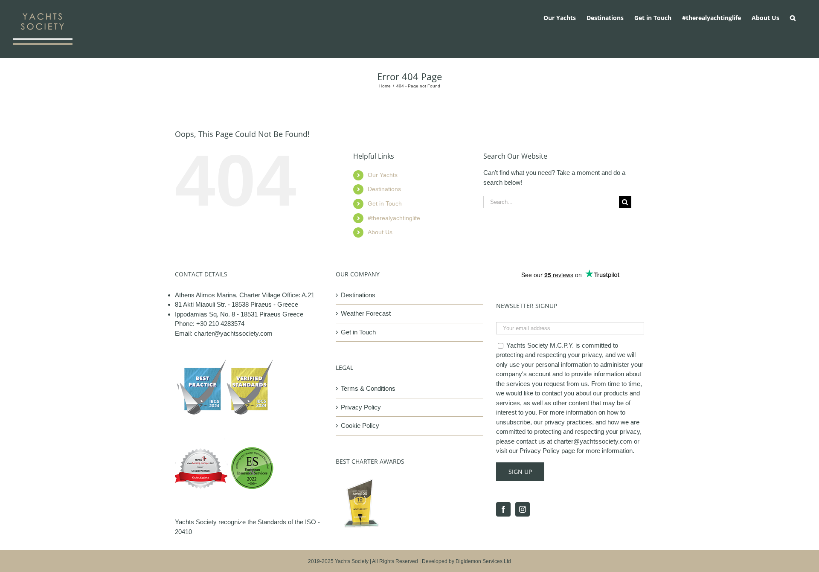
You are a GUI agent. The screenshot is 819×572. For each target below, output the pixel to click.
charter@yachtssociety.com (233, 333)
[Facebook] (503, 509)
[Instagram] (522, 509)
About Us (380, 232)
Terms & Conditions (368, 388)
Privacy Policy (361, 407)
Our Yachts (383, 174)
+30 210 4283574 (220, 323)
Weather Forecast (366, 313)
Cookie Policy (360, 425)
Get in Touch (385, 203)
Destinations (384, 189)
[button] (793, 17)
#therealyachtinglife (394, 218)
